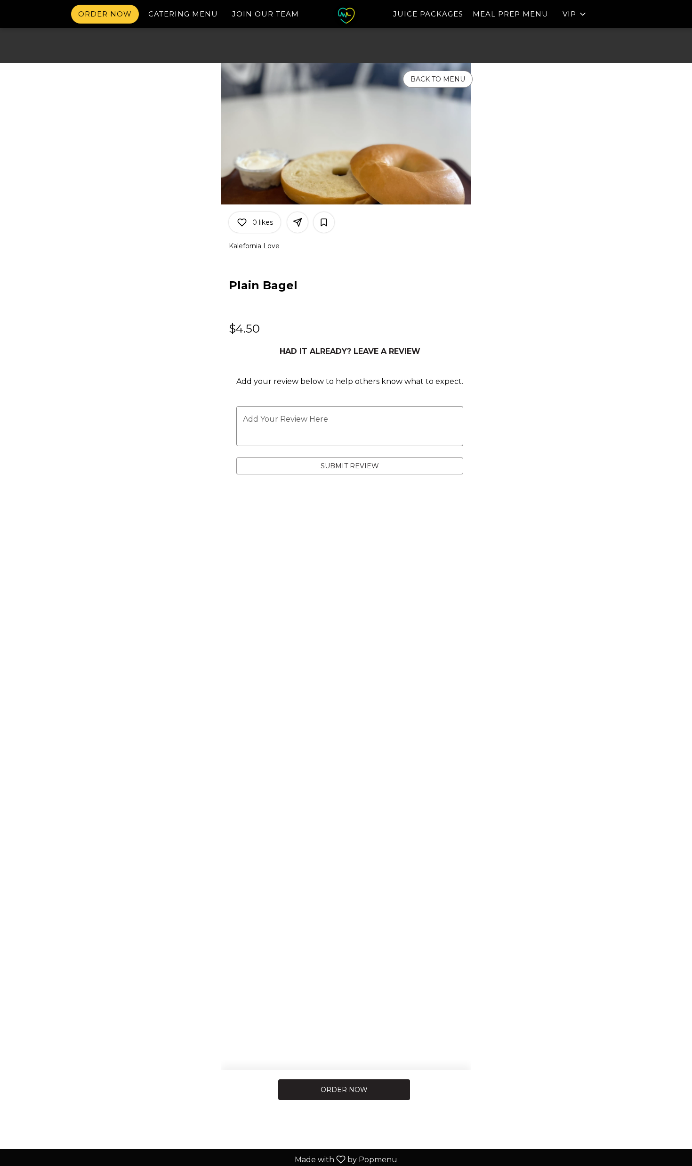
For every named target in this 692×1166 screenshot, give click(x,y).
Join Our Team (265, 13)
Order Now (105, 13)
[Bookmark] (324, 222)
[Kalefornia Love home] (346, 14)
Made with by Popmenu (202, 1159)
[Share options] (297, 222)
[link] (344, 1089)
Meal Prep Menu (510, 13)
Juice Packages (428, 13)
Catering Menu (183, 13)
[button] (575, 14)
